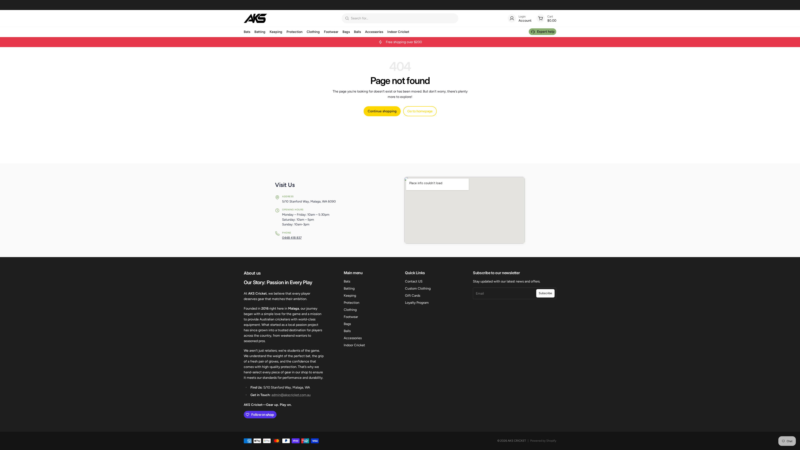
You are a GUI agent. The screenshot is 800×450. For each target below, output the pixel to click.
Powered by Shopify (543, 440)
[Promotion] (400, 42)
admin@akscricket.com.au (291, 395)
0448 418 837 (292, 238)
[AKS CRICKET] (255, 18)
